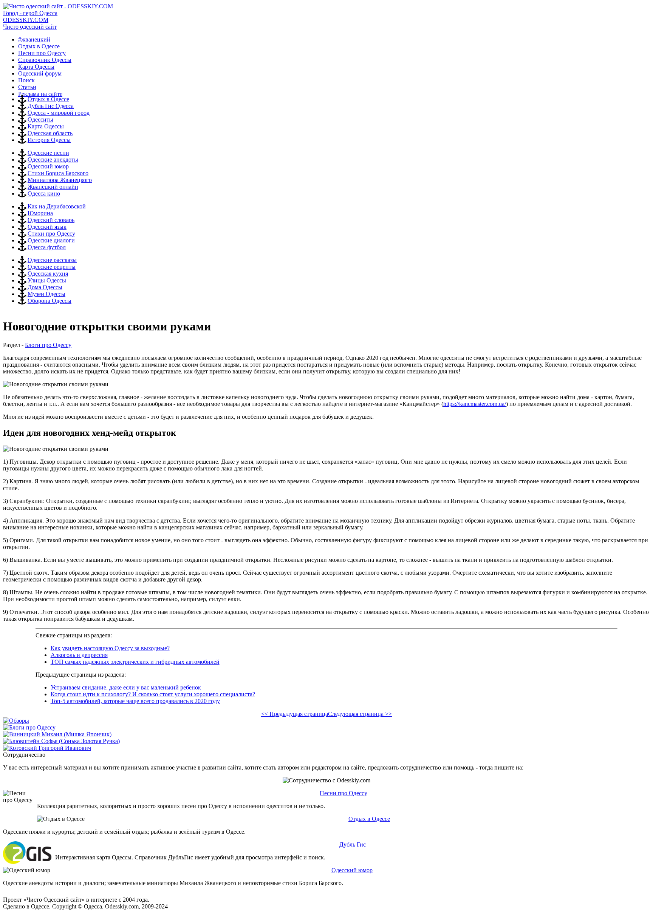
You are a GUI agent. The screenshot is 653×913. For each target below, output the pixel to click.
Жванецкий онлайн (53, 187)
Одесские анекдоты (53, 159)
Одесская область (50, 133)
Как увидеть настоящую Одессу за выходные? (110, 648)
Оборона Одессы (49, 301)
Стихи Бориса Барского (58, 173)
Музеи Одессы (46, 294)
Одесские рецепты (52, 267)
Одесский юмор (48, 166)
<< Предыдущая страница (294, 714)
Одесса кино (44, 193)
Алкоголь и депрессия (79, 655)
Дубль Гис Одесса (51, 106)
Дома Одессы (45, 287)
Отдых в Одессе (48, 99)
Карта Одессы (46, 126)
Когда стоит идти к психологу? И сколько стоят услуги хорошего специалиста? (153, 694)
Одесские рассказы (52, 260)
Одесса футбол (47, 247)
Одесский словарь (51, 220)
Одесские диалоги (51, 240)
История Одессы (49, 140)
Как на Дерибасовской (57, 206)
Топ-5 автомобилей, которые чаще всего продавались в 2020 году (135, 701)
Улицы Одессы (47, 280)
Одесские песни (48, 153)
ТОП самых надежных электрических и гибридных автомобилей (135, 662)
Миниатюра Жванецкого (60, 180)
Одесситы (40, 119)
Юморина (40, 213)
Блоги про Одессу (48, 345)
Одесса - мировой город (59, 112)
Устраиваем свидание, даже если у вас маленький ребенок (126, 687)
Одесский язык (47, 227)
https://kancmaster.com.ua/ (474, 404)
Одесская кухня (48, 273)
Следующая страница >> (360, 714)
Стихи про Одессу (51, 233)
